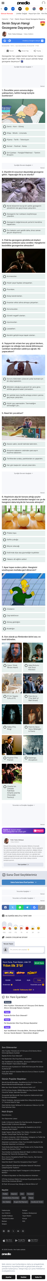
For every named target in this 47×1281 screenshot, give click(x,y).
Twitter (5, 1194)
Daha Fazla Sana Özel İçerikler (22, 882)
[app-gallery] (33, 1241)
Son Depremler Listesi (9, 1118)
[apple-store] (8, 1241)
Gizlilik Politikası (7, 1216)
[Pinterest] (23, 1231)
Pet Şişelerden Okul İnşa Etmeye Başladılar (21, 1023)
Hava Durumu (6, 1115)
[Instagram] (4, 1231)
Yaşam (7, 1012)
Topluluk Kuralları (8, 1218)
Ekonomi (7, 1002)
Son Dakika (6, 1202)
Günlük (7, 980)
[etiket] (42, 23)
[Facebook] (8, 1231)
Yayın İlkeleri (26, 1216)
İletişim (4, 1224)
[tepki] (4, 928)
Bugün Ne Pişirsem (20, 1202)
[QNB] (27, 9)
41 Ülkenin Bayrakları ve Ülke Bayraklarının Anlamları (20, 1175)
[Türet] (34, 9)
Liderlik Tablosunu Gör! (22, 990)
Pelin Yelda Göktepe (20, 34)
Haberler (5, 19)
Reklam (4, 1221)
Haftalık (18, 980)
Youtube (30, 1194)
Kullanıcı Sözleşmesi (29, 1213)
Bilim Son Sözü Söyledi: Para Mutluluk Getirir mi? (18, 1087)
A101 (23, 1198)
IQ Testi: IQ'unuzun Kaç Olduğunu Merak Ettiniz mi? (20, 1184)
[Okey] (12, 9)
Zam (22, 1194)
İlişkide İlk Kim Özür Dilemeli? (15, 1015)
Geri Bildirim (6, 1213)
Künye (24, 1218)
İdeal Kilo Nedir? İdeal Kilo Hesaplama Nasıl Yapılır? (19, 1162)
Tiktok (31, 1198)
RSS (23, 1221)
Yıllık (39, 980)
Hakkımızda (6, 1210)
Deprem (14, 1194)
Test (11, 19)
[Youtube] (18, 1231)
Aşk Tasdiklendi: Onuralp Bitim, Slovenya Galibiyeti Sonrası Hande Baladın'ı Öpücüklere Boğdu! (24, 1032)
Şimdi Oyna (39, 963)
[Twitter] (13, 1231)
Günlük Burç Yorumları (11, 1198)
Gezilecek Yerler (37, 1202)
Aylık (28, 980)
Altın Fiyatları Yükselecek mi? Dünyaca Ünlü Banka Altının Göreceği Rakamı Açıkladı (24, 1007)
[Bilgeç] (41, 9)
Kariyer (24, 1210)
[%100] (20, 9)
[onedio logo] (22, 1254)
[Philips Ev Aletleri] (5, 9)
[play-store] (20, 1241)
